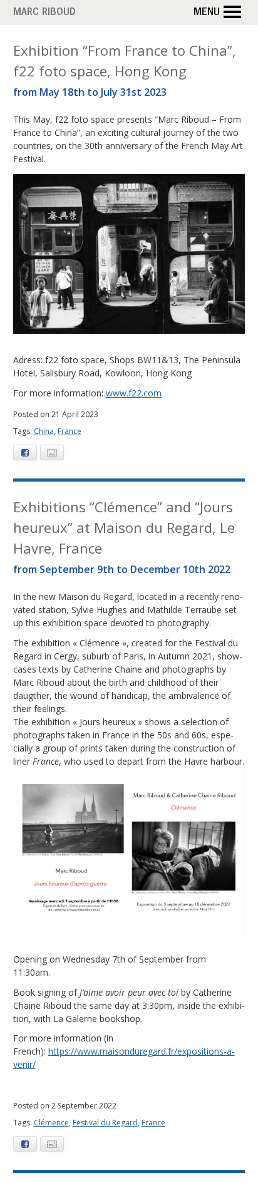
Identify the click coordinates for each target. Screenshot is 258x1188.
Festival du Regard (105, 1122)
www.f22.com (134, 393)
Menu (207, 13)
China (44, 431)
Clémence (51, 1122)
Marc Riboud (44, 13)
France (69, 431)
